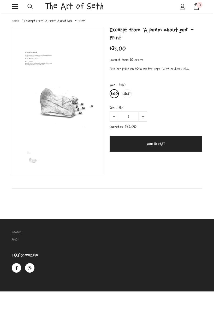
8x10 (114, 94)
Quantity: (117, 107)
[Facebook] (16, 268)
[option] (58, 85)
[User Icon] (182, 6)
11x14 (127, 94)
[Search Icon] (30, 6)
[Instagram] (29, 268)
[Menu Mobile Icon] (15, 6)
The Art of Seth (75, 6)
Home (16, 21)
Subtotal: (116, 127)
